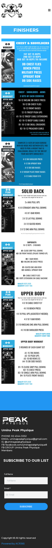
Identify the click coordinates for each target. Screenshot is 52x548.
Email (7, 488)
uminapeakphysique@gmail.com (28, 439)
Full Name (8, 474)
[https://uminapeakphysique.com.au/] (11, 10)
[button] (49, 10)
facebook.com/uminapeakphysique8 (26, 444)
